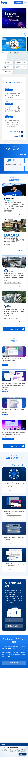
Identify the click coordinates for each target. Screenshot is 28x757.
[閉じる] (26, 744)
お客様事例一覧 (14, 329)
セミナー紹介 (19, 154)
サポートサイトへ (14, 620)
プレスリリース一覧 (15, 132)
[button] (24, 34)
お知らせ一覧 (17, 136)
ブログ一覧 (14, 446)
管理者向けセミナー (14, 626)
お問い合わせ (14, 662)
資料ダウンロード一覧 (17, 465)
